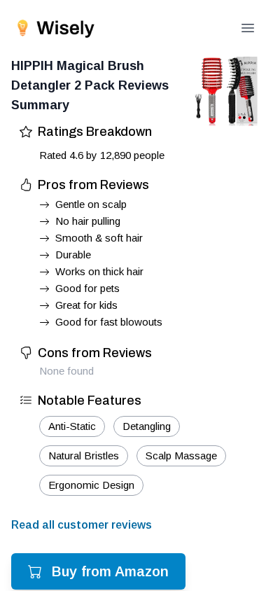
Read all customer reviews (81, 525)
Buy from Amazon (110, 571)
